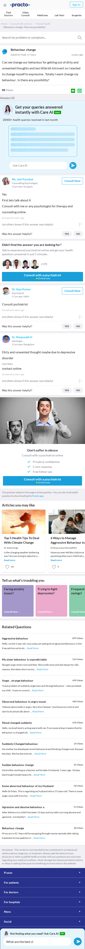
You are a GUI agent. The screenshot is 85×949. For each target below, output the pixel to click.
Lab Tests (59, 15)
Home (4, 23)
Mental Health (43, 23)
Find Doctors (8, 14)
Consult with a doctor (21, 23)
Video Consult (25, 14)
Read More (33, 648)
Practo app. (38, 495)
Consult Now (72, 180)
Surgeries (76, 15)
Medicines (42, 15)
